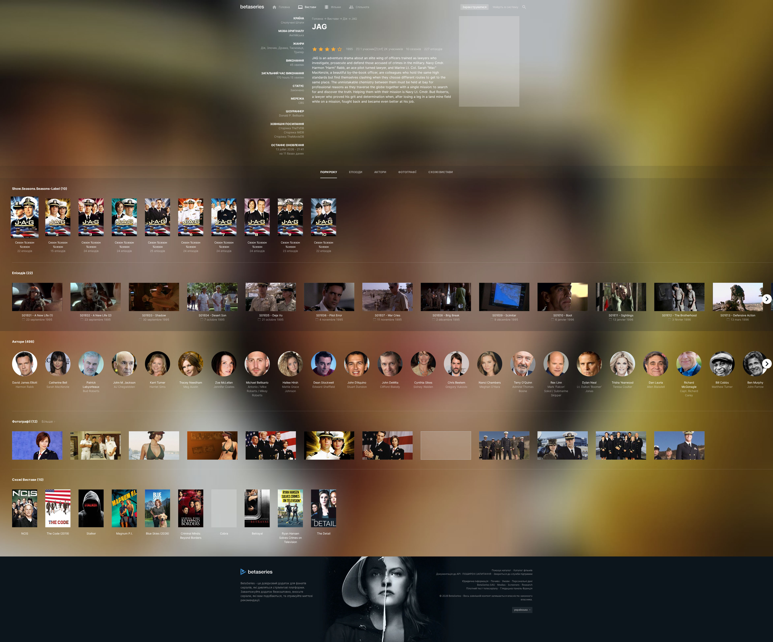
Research (527, 584)
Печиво (495, 581)
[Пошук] (524, 7)
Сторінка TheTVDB (291, 128)
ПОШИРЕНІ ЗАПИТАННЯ (476, 573)
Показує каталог (501, 570)
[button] (24, 376)
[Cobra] (224, 508)
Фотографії (407, 172)
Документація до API (448, 573)
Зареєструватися (474, 7)
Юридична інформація (475, 581)
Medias (501, 584)
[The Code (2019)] (57, 508)
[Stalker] (91, 508)
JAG (354, 18)
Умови (505, 581)
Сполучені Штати (292, 22)
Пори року (328, 172)
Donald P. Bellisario (291, 115)
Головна (317, 18)
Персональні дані (522, 581)
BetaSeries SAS (486, 584)
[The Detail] (323, 508)
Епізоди (355, 172)
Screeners (513, 584)
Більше (47, 421)
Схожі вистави (440, 172)
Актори (380, 172)
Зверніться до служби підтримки (513, 573)
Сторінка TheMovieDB (289, 136)
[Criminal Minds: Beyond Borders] (190, 508)
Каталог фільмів (523, 570)
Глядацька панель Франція (516, 588)
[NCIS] (24, 508)
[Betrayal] (257, 508)
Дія (345, 18)
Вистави (333, 18)
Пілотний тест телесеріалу (482, 588)
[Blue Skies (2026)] (157, 508)
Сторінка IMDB (294, 132)
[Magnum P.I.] (124, 508)
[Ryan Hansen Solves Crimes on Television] (290, 508)
